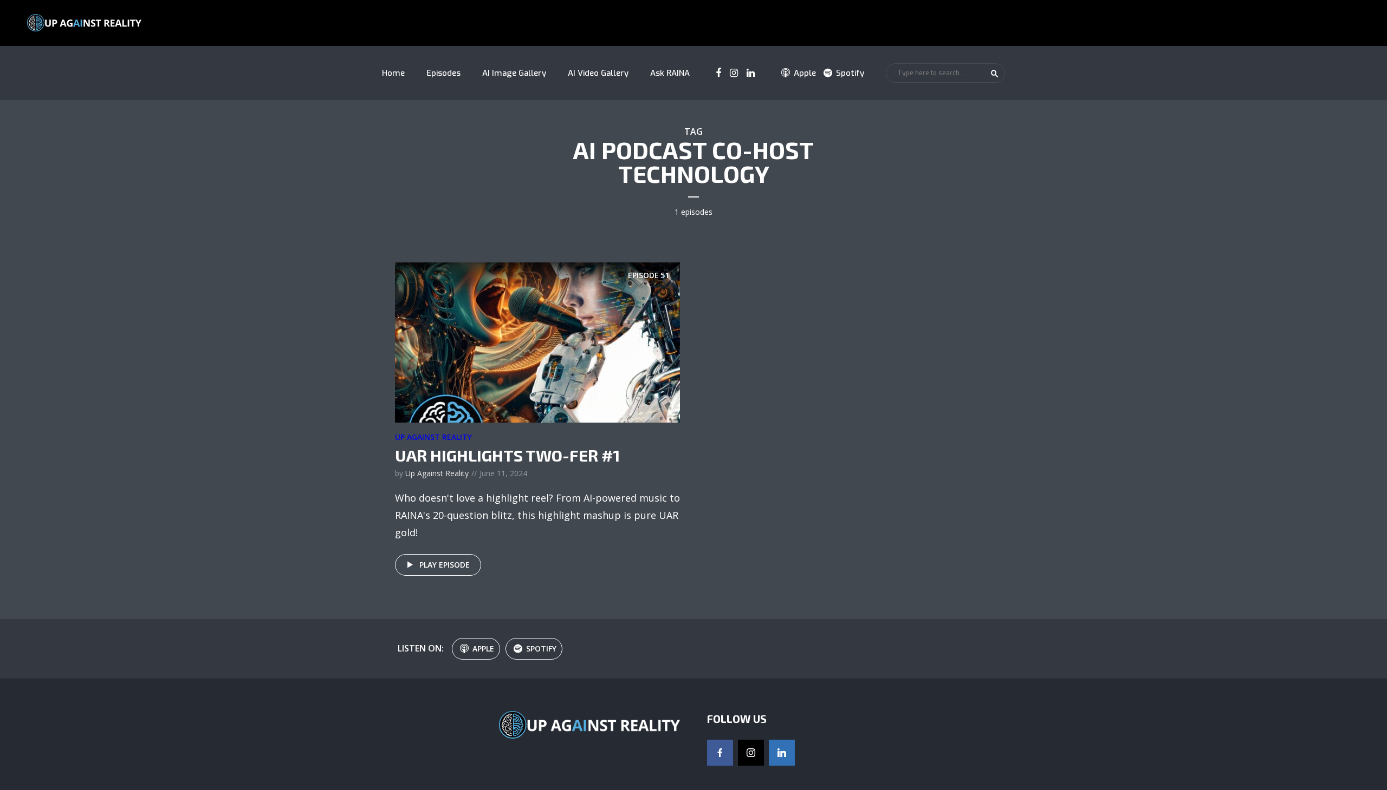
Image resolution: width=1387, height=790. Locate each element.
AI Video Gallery (598, 73)
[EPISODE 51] (537, 341)
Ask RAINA (670, 73)
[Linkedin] (782, 753)
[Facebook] (720, 753)
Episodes (443, 73)
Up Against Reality (433, 437)
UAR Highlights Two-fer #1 (507, 455)
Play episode (444, 564)
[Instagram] (751, 753)
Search (994, 73)
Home (393, 73)
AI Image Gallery (514, 73)
